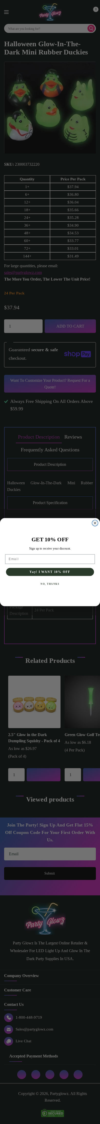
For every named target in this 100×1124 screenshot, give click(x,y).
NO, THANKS (50, 583)
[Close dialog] (95, 523)
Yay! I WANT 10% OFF (49, 571)
